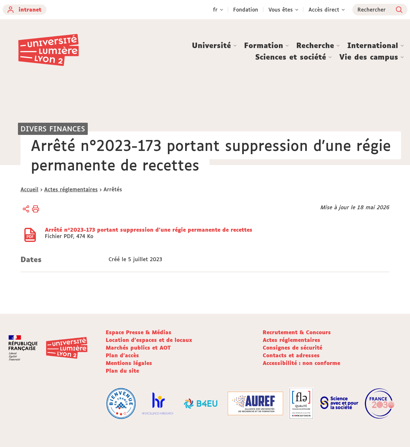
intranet (30, 9)
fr (215, 9)
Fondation (245, 9)
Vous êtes (280, 9)
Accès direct (323, 9)
